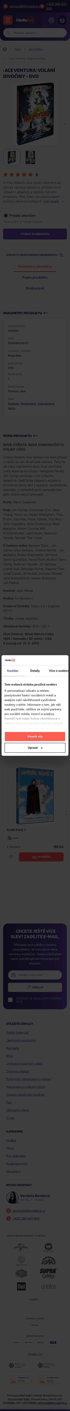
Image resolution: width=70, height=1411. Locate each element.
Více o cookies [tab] (58, 670)
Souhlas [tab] (12, 670)
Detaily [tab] (35, 670)
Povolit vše (35, 736)
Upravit (33, 747)
